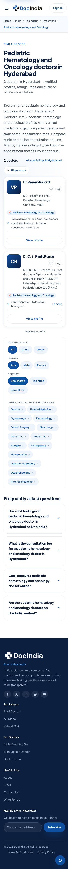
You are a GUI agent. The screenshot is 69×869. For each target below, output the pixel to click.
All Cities (10, 734)
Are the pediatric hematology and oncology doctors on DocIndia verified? (29, 620)
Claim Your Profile (16, 759)
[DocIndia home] (27, 8)
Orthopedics (38, 445)
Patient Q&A (12, 741)
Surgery (16, 445)
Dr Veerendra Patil (36, 182)
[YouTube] (44, 709)
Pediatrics (40, 436)
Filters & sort (18, 170)
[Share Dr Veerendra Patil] (58, 189)
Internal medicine (22, 481)
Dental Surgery (20, 427)
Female (41, 365)
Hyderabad (49, 20)
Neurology (46, 427)
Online (41, 349)
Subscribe (51, 842)
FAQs (7, 800)
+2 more (57, 304)
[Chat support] (57, 860)
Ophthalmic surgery (23, 463)
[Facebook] (7, 709)
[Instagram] (35, 709)
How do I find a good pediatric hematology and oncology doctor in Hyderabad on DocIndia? (29, 529)
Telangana (31, 20)
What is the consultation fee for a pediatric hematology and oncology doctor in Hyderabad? (29, 561)
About (8, 792)
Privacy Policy (46, 867)
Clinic (25, 349)
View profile (34, 240)
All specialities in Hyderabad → (45, 160)
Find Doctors (12, 726)
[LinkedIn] (26, 709)
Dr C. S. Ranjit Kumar (38, 256)
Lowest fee (18, 390)
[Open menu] (6, 8)
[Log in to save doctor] (51, 189)
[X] (16, 709)
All (12, 349)
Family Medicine (40, 409)
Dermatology (44, 418)
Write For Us (12, 814)
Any (13, 365)
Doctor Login (12, 774)
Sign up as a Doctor (17, 767)
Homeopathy (19, 454)
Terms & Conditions (20, 867)
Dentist (15, 409)
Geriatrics (17, 436)
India (18, 20)
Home (7, 20)
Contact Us (11, 807)
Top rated (38, 380)
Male (26, 365)
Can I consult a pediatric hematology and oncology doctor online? (29, 591)
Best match (18, 380)
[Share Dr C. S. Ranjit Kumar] (58, 263)
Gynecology (18, 418)
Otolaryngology (20, 472)
